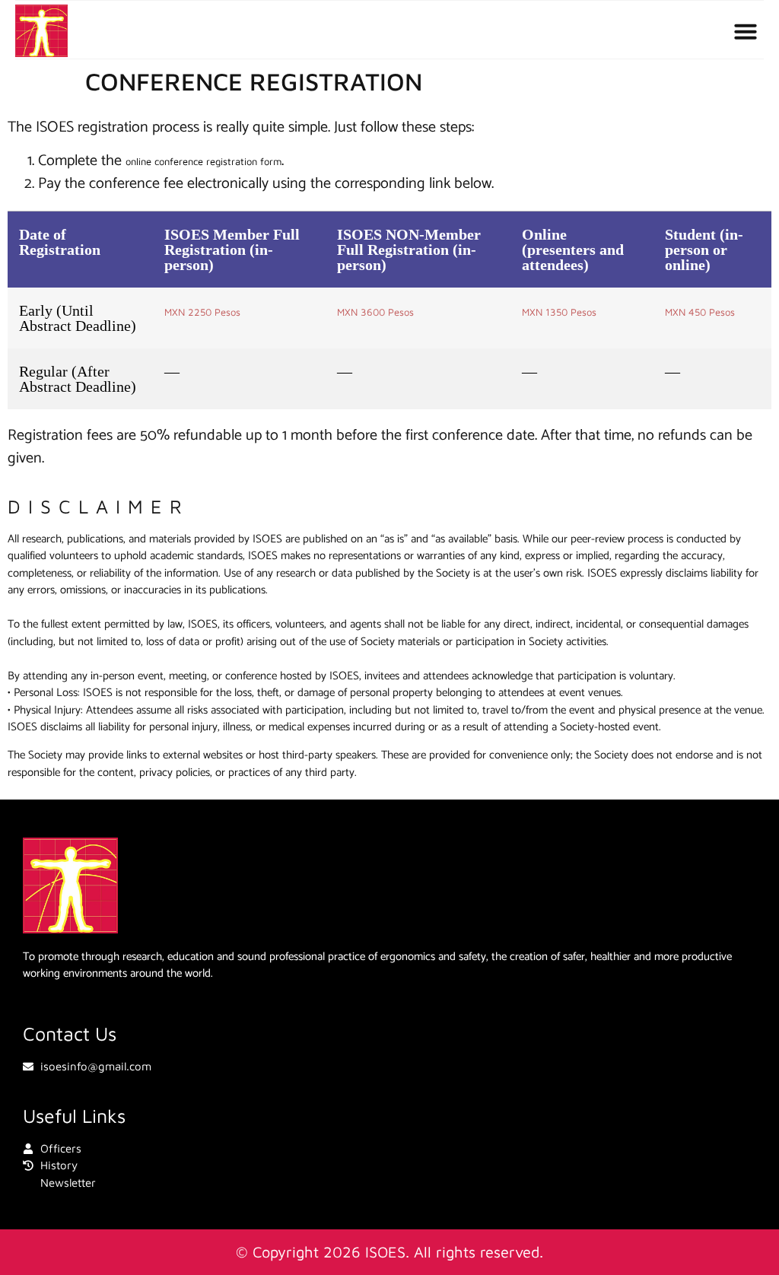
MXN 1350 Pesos (559, 312)
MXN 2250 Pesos (202, 312)
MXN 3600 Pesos (375, 312)
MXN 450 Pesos (700, 312)
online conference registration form (203, 161)
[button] (745, 31)
